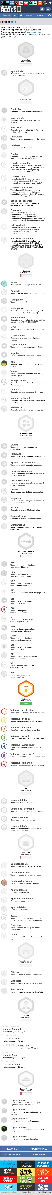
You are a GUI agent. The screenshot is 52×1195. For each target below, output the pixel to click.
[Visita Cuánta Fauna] (43, 1172)
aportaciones (39, 1149)
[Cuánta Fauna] (40, 3)
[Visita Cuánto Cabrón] (26, 1179)
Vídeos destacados (29, 1192)
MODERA (40, 15)
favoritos (13, 1149)
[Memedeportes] (12, 3)
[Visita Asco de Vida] (8, 1172)
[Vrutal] (26, 3)
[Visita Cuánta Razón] (26, 1164)
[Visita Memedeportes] (43, 1164)
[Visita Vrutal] (43, 1179)
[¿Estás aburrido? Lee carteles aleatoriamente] (21, 15)
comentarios (13, 1154)
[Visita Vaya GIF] (8, 1187)
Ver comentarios (34, 32)
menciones (39, 1154)
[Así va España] (17, 3)
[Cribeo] (31, 3)
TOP (15, 15)
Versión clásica (45, 1192)
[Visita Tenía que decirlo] (8, 1179)
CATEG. (29, 15)
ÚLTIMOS (6, 15)
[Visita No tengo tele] (43, 1187)
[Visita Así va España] (26, 1172)
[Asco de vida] (3, 3)
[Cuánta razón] (7, 3)
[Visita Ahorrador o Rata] (26, 1187)
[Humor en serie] (35, 3)
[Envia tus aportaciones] (49, 15)
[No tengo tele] (45, 3)
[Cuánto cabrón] (21, 3)
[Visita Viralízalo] (8, 1164)
